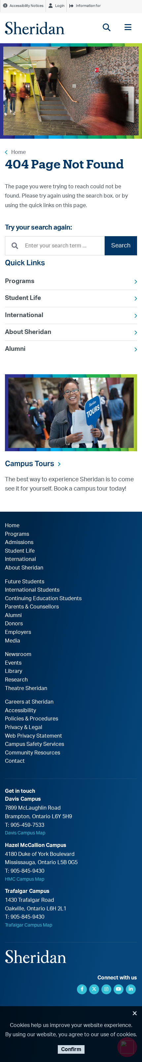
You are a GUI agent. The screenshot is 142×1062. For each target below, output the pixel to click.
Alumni (15, 349)
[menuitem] (71, 281)
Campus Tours (29, 463)
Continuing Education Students (43, 598)
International (24, 315)
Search (120, 246)
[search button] (106, 27)
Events (13, 663)
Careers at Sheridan (29, 702)
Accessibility (20, 710)
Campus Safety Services (34, 744)
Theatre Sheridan (26, 688)
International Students (32, 590)
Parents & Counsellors (32, 606)
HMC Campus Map (24, 879)
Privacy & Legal (23, 727)
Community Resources (32, 752)
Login (59, 6)
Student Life (23, 298)
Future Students (24, 581)
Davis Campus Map (25, 833)
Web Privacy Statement (33, 736)
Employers (18, 632)
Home (18, 152)
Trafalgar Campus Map (28, 925)
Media (12, 640)
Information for (88, 6)
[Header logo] (34, 28)
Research (16, 679)
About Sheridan (28, 332)
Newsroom (18, 654)
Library (13, 671)
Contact (15, 761)
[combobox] (55, 246)
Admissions (19, 542)
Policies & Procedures (31, 718)
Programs (19, 281)
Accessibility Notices (27, 6)
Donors (14, 623)
